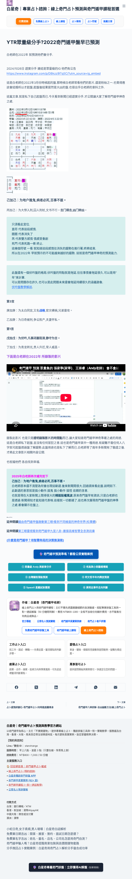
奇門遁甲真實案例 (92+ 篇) (23, 780)
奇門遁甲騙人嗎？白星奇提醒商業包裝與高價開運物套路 (43, 843)
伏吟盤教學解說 (22, 287)
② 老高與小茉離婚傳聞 (95, 566)
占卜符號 (92, 21)
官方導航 (26, 621)
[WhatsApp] (96, 687)
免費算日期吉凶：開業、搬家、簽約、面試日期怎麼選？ (43, 834)
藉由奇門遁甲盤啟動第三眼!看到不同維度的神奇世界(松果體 (56, 522)
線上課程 (60, 21)
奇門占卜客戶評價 (97, 621)
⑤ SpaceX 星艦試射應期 (36, 587)
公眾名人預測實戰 (46, 621)
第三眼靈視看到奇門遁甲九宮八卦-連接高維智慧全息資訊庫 (56, 531)
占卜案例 (76, 21)
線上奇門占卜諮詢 (93, 630)
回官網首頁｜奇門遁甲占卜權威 (28, 766)
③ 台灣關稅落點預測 (36, 577)
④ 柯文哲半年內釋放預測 (95, 577)
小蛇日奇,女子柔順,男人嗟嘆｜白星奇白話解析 (36, 829)
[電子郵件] (115, 687)
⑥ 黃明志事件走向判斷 (95, 587)
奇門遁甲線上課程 (66, 630)
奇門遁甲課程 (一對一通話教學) (25, 784)
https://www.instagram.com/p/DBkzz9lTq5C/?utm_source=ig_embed (54, 73)
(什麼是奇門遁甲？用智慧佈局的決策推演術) (35, 540)
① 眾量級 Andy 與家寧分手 (36, 566)
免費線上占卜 (42, 21)
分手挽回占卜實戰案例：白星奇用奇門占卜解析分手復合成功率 (47, 848)
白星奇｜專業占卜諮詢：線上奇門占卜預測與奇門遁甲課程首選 (63, 8)
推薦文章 (107, 21)
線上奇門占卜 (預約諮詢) (22, 771)
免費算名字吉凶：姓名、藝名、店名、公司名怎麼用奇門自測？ (47, 838)
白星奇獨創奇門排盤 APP (22, 775)
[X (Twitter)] (36, 687)
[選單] (124, 6)
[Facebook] (17, 687)
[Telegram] (76, 687)
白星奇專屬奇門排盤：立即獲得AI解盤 (66, 867)
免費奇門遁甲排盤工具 (37, 630)
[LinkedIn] (56, 687)
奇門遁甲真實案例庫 (71, 621)
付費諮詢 (23, 21)
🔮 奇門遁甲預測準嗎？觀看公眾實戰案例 (66, 554)
